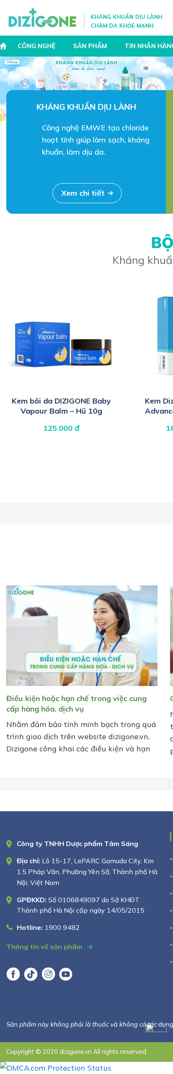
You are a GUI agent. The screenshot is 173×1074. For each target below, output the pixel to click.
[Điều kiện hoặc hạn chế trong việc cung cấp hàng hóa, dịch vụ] (81, 687)
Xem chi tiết (83, 193)
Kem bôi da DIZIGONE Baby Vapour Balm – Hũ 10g (61, 406)
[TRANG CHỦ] (4, 46)
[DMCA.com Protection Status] (55, 1068)
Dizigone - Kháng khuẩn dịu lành (43, 18)
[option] (86, 89)
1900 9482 (62, 927)
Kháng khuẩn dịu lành (86, 107)
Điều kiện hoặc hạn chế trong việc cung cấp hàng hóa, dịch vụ (76, 703)
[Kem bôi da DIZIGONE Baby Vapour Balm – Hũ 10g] (61, 387)
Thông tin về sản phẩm (45, 946)
